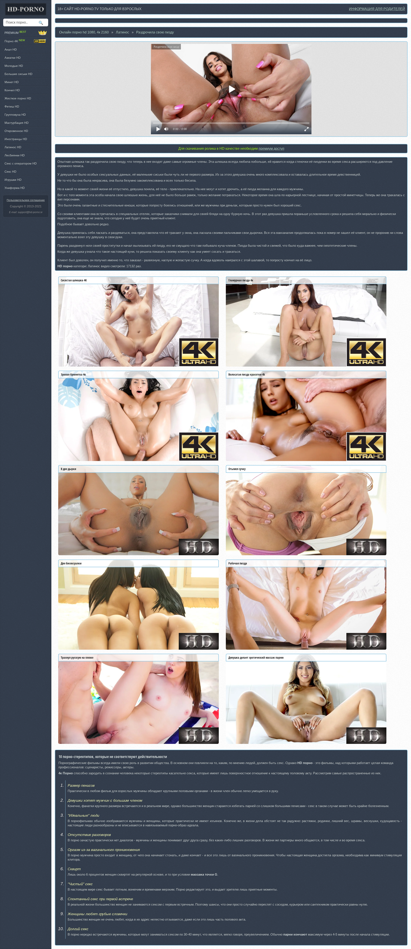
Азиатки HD (12, 57)
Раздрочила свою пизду (155, 32)
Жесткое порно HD (17, 98)
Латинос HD (12, 147)
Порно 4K (14, 41)
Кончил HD (12, 90)
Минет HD (11, 82)
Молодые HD (13, 65)
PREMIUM (15, 33)
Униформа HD (14, 188)
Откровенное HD (16, 131)
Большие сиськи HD (18, 74)
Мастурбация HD (16, 122)
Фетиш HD (11, 106)
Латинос (122, 32)
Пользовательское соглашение (26, 200)
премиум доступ (271, 148)
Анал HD (10, 49)
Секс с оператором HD (20, 163)
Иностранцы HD (15, 139)
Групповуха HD (15, 114)
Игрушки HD (12, 179)
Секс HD (10, 171)
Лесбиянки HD (14, 155)
